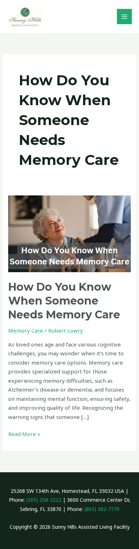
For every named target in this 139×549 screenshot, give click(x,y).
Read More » (24, 433)
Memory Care (25, 330)
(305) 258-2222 (43, 499)
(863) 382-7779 (101, 509)
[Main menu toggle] (124, 16)
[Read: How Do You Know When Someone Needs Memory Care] (69, 233)
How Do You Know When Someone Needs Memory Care (64, 300)
